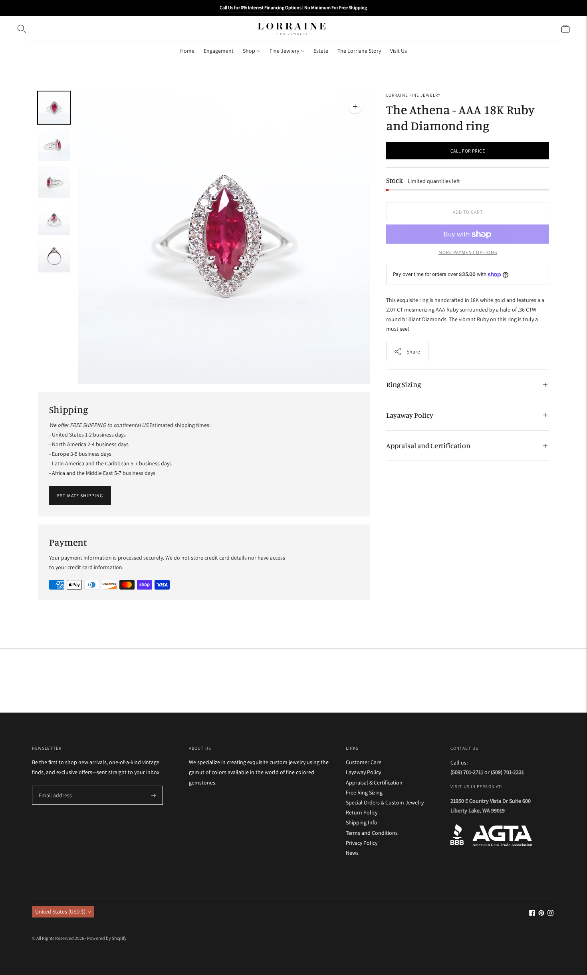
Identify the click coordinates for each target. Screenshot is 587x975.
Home (187, 50)
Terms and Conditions (372, 832)
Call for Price (467, 151)
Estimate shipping (80, 495)
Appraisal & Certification (374, 782)
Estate (320, 50)
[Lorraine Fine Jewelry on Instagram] (550, 913)
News (352, 852)
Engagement (219, 50)
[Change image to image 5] (54, 256)
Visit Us (398, 50)
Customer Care (363, 762)
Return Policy (361, 812)
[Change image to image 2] (54, 145)
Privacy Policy (361, 842)
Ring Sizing (403, 384)
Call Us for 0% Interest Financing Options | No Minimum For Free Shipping (293, 7)
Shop (249, 50)
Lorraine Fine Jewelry (413, 95)
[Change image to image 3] (54, 182)
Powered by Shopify (107, 938)
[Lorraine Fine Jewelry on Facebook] (532, 913)
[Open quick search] (21, 29)
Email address (54, 786)
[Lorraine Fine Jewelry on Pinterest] (541, 913)
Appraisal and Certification (428, 445)
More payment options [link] (467, 253)
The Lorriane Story (359, 50)
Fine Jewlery (284, 50)
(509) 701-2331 (507, 772)
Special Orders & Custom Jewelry (385, 802)
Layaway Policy (409, 415)
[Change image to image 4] (54, 219)
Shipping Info (361, 822)
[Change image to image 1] (54, 107)
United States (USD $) (60, 911)
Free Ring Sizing (364, 792)
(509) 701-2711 (466, 772)
